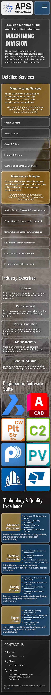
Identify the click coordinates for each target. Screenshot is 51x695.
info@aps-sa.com (16, 656)
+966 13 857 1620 (16, 665)
